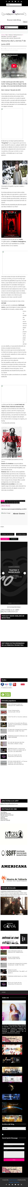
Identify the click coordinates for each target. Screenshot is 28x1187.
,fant (15, 48)
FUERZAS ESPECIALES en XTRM (11, 891)
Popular (14, 947)
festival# (12, 501)
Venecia (3, 817)
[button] (3, 573)
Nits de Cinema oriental (7, 815)
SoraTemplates (13, 1180)
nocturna (9, 36)
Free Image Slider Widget (14, 607)
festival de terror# (19, 501)
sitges (14, 36)
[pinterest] (12, 1)
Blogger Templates (14, 1182)
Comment (23, 947)
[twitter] (9, 1)
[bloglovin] (15, 1)
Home (3, 34)
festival (10, 34)
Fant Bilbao (4, 812)
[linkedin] (21, 1)
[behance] (18, 1184)
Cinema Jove (4, 816)
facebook (14, 539)
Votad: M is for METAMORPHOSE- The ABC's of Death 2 (17, 971)
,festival (18, 48)
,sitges (16, 50)
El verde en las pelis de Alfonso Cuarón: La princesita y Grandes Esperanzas (17, 725)
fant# (6, 501)
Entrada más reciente (7, 534)
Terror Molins (4, 819)
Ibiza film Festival (5, 820)
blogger (4, 539)
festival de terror (18, 34)
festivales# (4, 502)
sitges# (17, 502)
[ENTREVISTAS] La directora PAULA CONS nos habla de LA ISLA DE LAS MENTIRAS (17, 750)
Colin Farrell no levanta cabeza (17, 716)
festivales (3, 36)
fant (7, 34)
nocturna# (11, 502)
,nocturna (12, 50)
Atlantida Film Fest (6, 813)
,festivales (7, 50)
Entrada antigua (21, 534)
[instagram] (18, 1)
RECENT (5, 947)
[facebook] (6, 1)
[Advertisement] (14, 782)
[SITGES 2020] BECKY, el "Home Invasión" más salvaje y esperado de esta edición (17, 763)
